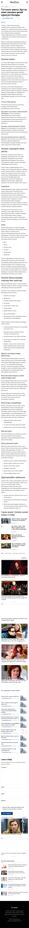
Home (2, 6)
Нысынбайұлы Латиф (7, 18)
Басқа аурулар (12, 6)
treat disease (8, 553)
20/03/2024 (14, 706)
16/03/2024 (14, 714)
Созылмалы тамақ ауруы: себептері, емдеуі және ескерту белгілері (17, 878)
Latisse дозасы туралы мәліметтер (10, 696)
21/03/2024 (14, 698)
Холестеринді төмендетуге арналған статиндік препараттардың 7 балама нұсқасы (17, 886)
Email (3, 793)
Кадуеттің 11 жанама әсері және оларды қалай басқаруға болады (18, 893)
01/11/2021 (17, 18)
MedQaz (14, 2)
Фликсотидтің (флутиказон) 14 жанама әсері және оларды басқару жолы (17, 865)
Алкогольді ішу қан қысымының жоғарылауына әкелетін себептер (16, 872)
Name (3, 787)
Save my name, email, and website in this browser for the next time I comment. (13, 808)
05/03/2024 (14, 739)
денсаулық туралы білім (19, 553)
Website (3, 800)
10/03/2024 (14, 720)
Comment (4, 767)
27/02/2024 (14, 752)
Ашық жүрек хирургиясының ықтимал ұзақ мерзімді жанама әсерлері (8, 710)
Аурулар (6, 6)
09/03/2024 (14, 733)
